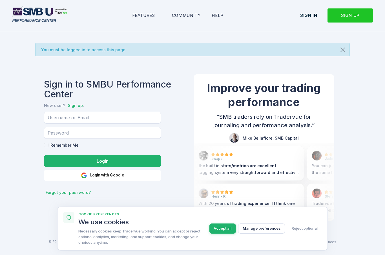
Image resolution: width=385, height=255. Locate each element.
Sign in (308, 15)
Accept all (223, 228)
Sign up (350, 15)
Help (218, 15)
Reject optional (305, 228)
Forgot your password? (68, 192)
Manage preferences (262, 228)
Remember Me (64, 145)
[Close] (342, 49)
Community (186, 15)
